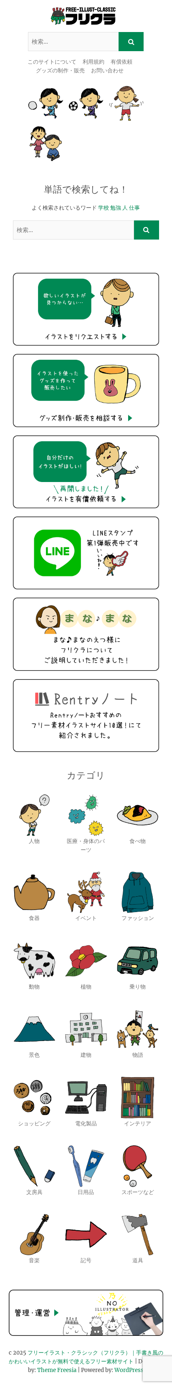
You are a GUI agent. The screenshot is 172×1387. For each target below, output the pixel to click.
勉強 (115, 207)
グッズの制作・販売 (60, 70)
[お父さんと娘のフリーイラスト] (46, 144)
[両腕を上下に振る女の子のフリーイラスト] (126, 103)
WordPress (129, 1370)
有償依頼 (121, 61)
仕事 (134, 207)
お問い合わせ (107, 70)
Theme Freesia (56, 1370)
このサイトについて (52, 61)
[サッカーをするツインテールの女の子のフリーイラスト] (86, 103)
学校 (103, 207)
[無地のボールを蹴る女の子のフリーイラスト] (46, 103)
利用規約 (93, 61)
